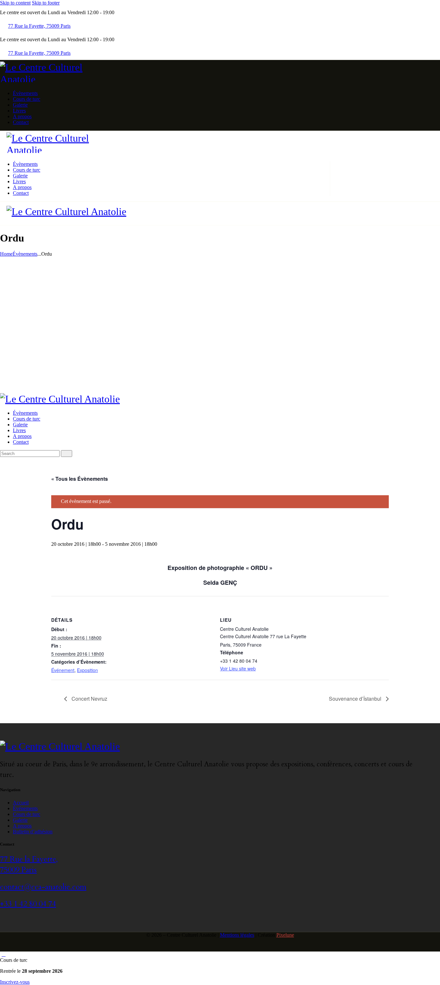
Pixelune (285, 935)
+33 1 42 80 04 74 (28, 904)
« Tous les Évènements (79, 478)
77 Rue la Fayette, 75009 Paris (29, 864)
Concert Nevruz (88, 698)
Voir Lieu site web (238, 668)
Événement (62, 670)
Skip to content (15, 2)
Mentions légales (237, 935)
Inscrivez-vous (15, 982)
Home (6, 254)
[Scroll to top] (3, 954)
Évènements (25, 254)
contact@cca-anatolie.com (43, 887)
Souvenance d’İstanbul (356, 698)
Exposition (87, 670)
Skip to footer (46, 2)
